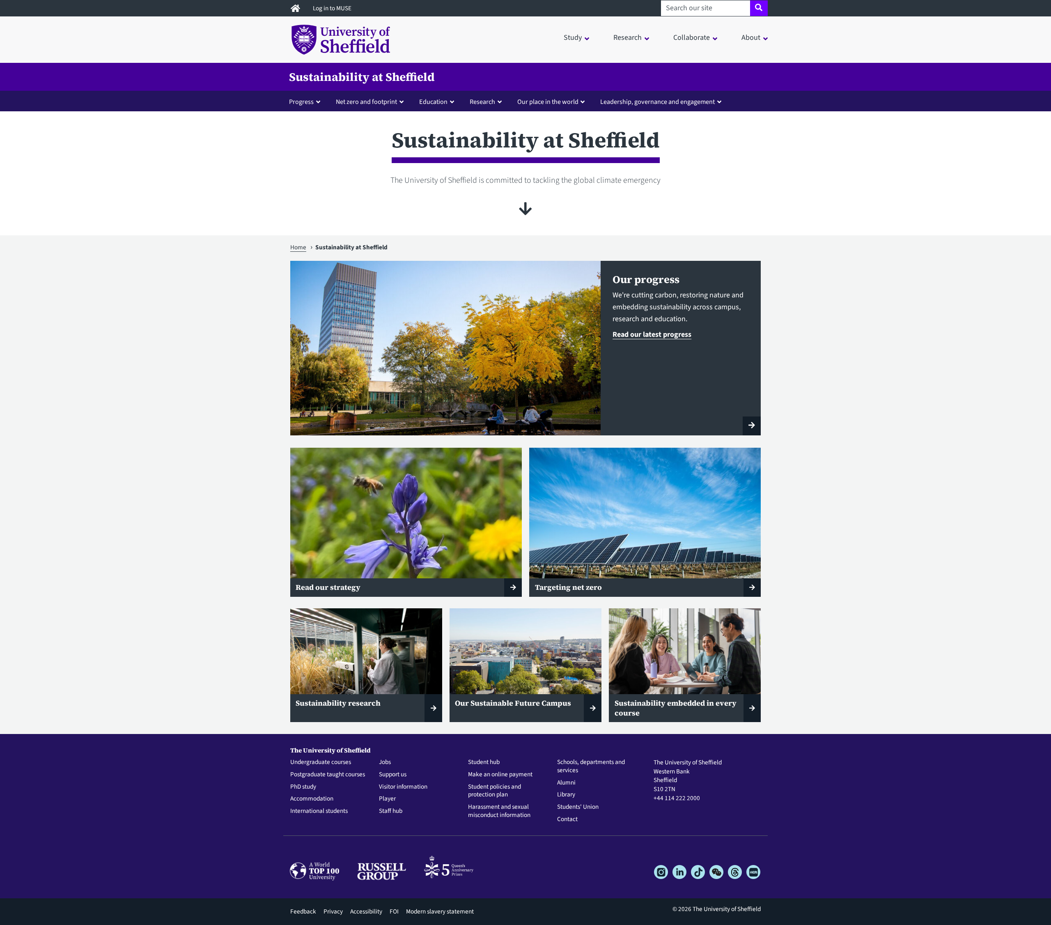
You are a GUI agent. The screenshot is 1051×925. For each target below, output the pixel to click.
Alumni (566, 783)
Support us (392, 775)
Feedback (303, 911)
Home (298, 247)
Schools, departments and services (591, 766)
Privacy (333, 911)
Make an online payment (500, 775)
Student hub (484, 762)
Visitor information (403, 787)
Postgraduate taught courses (327, 775)
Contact (567, 819)
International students (319, 811)
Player (387, 799)
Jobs (385, 762)
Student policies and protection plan (494, 791)
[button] (306, 101)
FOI (394, 911)
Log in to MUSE (333, 8)
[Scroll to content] (525, 208)
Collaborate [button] (691, 37)
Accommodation (311, 799)
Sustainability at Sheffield (362, 77)
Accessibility (366, 911)
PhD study (303, 787)
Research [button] (627, 37)
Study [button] (573, 37)
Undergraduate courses (320, 762)
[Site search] (759, 8)
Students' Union (578, 807)
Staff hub (390, 811)
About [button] (750, 37)
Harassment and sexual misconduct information (499, 811)
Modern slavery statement (440, 911)
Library (566, 795)
